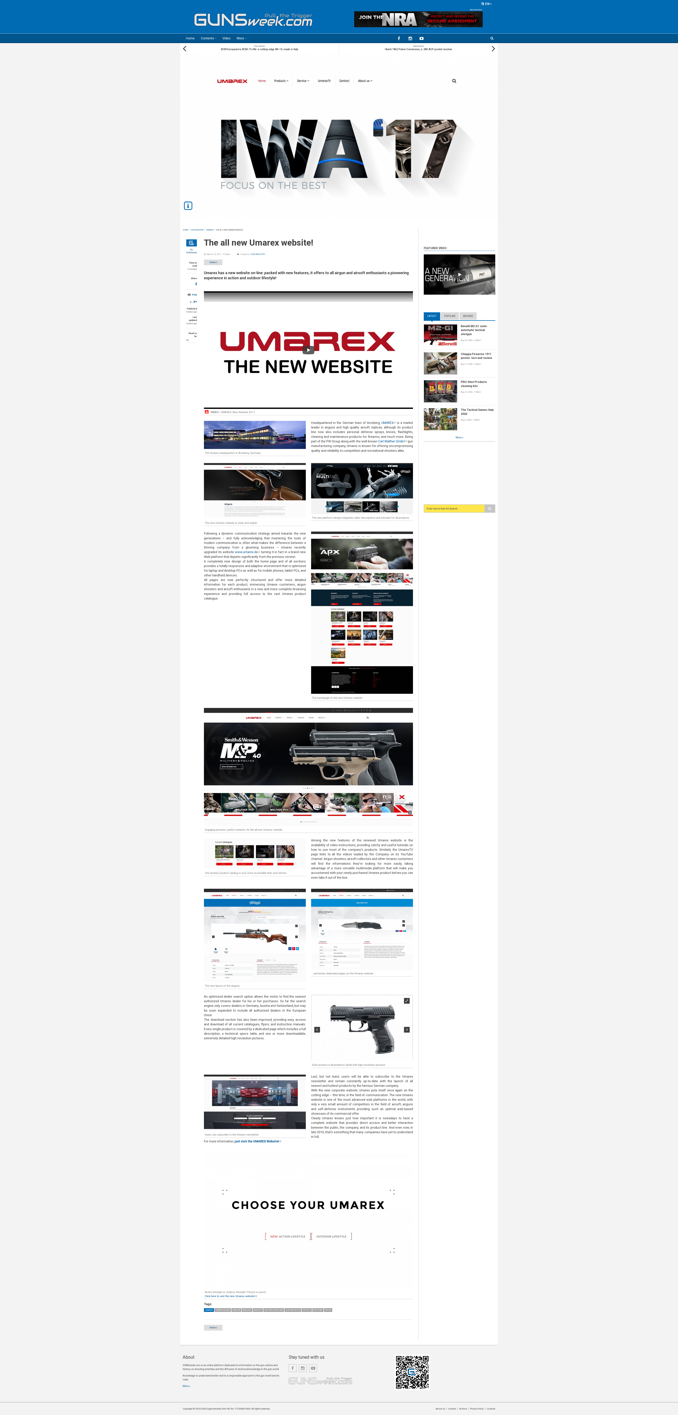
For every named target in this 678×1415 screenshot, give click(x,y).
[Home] (253, 18)
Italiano (213, 262)
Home (190, 38)
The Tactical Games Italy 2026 (477, 412)
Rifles (328, 1310)
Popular (449, 316)
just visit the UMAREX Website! (258, 1141)
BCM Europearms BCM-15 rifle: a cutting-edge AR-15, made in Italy (259, 49)
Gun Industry (258, 254)
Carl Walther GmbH (392, 441)
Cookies (491, 1409)
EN (487, 4)
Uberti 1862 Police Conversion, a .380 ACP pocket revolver (418, 49)
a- (191, 302)
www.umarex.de (247, 552)
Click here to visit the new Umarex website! (231, 1296)
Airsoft (258, 1310)
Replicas (317, 1310)
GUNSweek (191, 252)
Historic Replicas (273, 1310)
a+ (195, 301)
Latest (433, 316)
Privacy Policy (477, 1409)
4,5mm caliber (223, 1310)
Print (194, 295)
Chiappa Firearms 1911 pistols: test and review (476, 356)
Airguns (247, 1310)
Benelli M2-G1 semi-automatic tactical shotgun (474, 330)
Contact (452, 1409)
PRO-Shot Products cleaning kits (474, 384)
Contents (207, 38)
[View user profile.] (191, 242)
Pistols (307, 1310)
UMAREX (388, 423)
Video (226, 38)
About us (440, 1409)
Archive (468, 316)
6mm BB (236, 1310)
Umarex (209, 1310)
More (240, 38)
